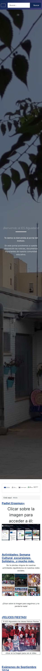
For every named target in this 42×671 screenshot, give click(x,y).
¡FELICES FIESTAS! (14, 617)
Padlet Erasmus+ (13, 503)
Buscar (36, 5)
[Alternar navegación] (3, 5)
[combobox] (19, 5)
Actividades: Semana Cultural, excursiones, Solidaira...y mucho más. (18, 558)
